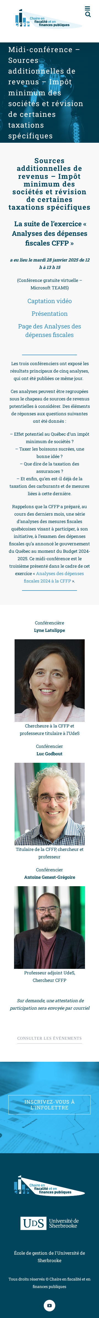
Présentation (50, 313)
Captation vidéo (50, 301)
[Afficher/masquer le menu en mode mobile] (88, 8)
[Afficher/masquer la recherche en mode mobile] (88, 14)
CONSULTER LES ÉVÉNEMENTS (49, 1038)
